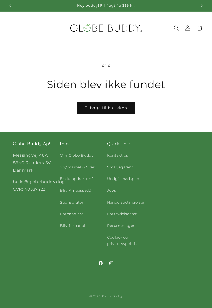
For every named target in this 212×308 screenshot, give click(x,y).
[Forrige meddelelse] (10, 5)
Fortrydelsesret (122, 214)
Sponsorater (72, 202)
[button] (11, 28)
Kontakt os (117, 155)
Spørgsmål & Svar (77, 167)
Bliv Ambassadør (76, 190)
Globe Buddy (112, 296)
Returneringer (121, 225)
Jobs (111, 190)
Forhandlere (72, 214)
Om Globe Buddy (77, 155)
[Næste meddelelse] (202, 5)
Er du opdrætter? (77, 178)
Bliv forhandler (74, 225)
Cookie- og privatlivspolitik (122, 240)
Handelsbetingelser (126, 202)
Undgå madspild (123, 178)
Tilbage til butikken (106, 107)
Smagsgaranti (120, 167)
